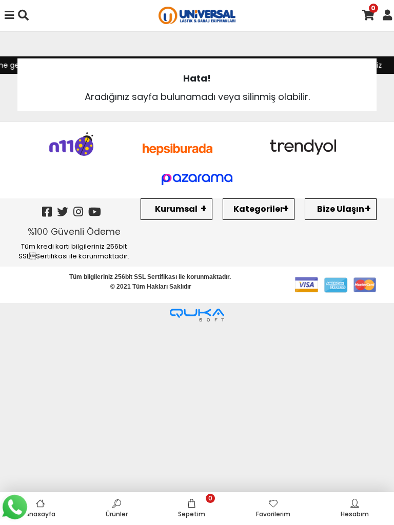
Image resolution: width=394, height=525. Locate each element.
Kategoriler (258, 209)
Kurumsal (176, 209)
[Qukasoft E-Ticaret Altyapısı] (197, 315)
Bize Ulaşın (340, 209)
